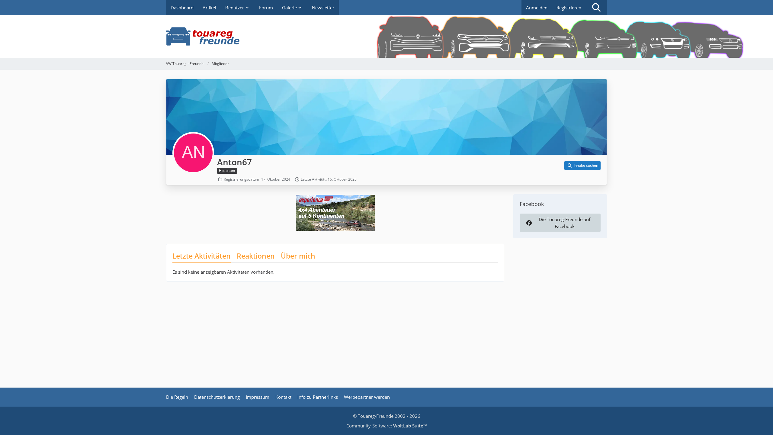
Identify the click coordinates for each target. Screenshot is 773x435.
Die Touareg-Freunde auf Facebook (564, 222)
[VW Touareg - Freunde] (386, 36)
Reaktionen (256, 256)
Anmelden (536, 8)
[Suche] (596, 7)
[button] (582, 165)
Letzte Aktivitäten (201, 256)
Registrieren (568, 8)
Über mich (298, 256)
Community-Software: (386, 426)
